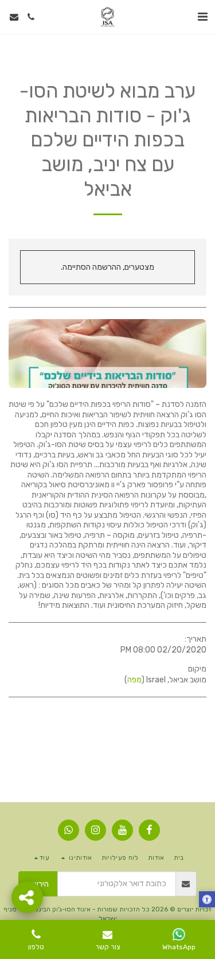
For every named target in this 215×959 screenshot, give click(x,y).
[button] (202, 17)
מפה (134, 680)
